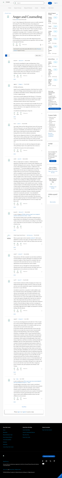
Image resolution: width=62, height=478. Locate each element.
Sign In (55, 3)
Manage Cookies (18, 469)
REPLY (15, 79)
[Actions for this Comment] (42, 76)
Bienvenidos (53, 202)
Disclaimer (5, 442)
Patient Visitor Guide (26, 437)
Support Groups (17, 7)
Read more (53, 160)
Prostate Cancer (8, 13)
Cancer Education (50, 63)
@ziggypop (21, 84)
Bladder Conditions (50, 40)
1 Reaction (25, 243)
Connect (8, 2)
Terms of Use (5, 469)
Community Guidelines (7, 439)
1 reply (15, 118)
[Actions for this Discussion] (43, 45)
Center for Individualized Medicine (29, 432)
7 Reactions (25, 150)
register (24, 412)
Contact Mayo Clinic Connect (8, 446)
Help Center (51, 7)
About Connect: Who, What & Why (50, 72)
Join (50, 3)
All (56, 14)
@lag (17, 378)
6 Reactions (25, 75)
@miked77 (32, 238)
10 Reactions (25, 113)
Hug (20, 45)
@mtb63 (19, 158)
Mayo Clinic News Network (47, 429)
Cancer (49, 26)
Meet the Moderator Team (8, 434)
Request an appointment (55, 108)
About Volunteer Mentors (7, 437)
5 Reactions (25, 310)
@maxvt (19, 123)
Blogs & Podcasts (28, 7)
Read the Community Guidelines (51, 135)
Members (43, 7)
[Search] (15, 2)
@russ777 (20, 280)
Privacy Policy (11, 469)
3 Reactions (25, 271)
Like (13, 45)
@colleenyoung (29, 235)
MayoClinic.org (5, 461)
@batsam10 (21, 60)
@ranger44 (21, 319)
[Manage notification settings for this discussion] (40, 45)
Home (9, 7)
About (4, 429)
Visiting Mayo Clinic (50, 33)
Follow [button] (55, 17)
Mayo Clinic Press (26, 434)
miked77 (19, 19)
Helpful (17, 45)
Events (36, 7)
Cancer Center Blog (26, 429)
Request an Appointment (49, 456)
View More (24, 406)
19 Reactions (24, 44)
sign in (19, 412)
